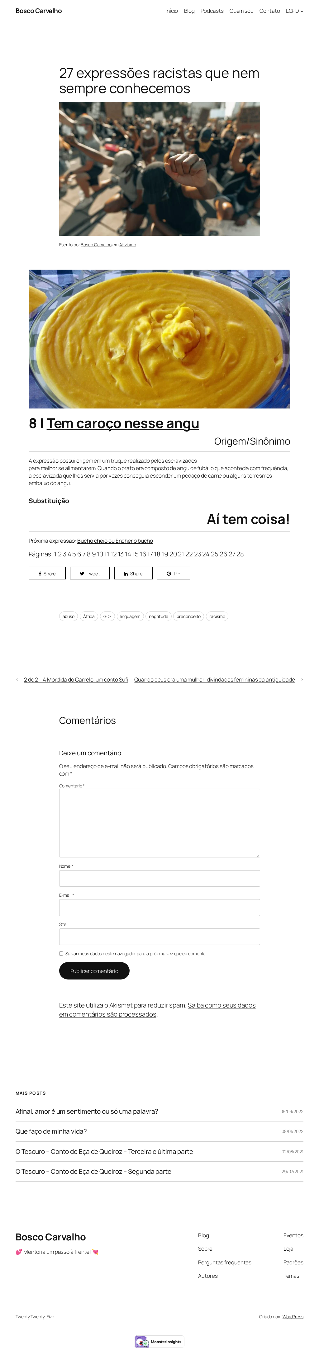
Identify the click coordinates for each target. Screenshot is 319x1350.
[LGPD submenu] (301, 10)
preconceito (189, 616)
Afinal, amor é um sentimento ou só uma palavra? (87, 1111)
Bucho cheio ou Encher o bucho (115, 540)
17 (150, 554)
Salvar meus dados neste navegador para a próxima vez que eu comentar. (136, 953)
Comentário (72, 786)
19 (165, 554)
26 (223, 554)
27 (232, 554)
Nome (66, 866)
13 (121, 554)
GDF (107, 616)
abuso (69, 616)
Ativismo (127, 245)
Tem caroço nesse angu (123, 422)
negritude (158, 616)
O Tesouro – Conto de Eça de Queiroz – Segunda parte (93, 1171)
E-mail (66, 895)
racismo (217, 616)
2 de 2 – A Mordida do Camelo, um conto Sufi (76, 679)
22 (189, 554)
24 (206, 554)
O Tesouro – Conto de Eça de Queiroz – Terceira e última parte (104, 1151)
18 (157, 554)
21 (181, 554)
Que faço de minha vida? (51, 1131)
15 (135, 554)
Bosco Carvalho (39, 10)
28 (240, 554)
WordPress (293, 1316)
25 (214, 554)
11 (106, 554)
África (89, 616)
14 (128, 554)
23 (197, 554)
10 (100, 554)
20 (173, 554)
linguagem (130, 616)
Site (63, 924)
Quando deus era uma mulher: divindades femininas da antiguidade (214, 679)
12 (114, 554)
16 (143, 554)
